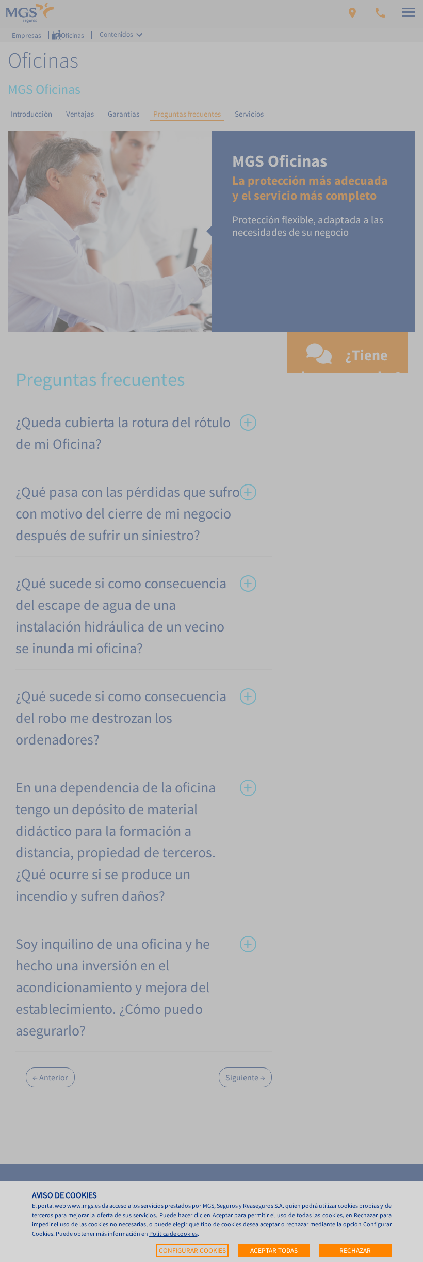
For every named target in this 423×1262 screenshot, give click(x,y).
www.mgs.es (84, 1205)
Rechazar (355, 1250)
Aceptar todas (274, 1250)
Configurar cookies (192, 1250)
